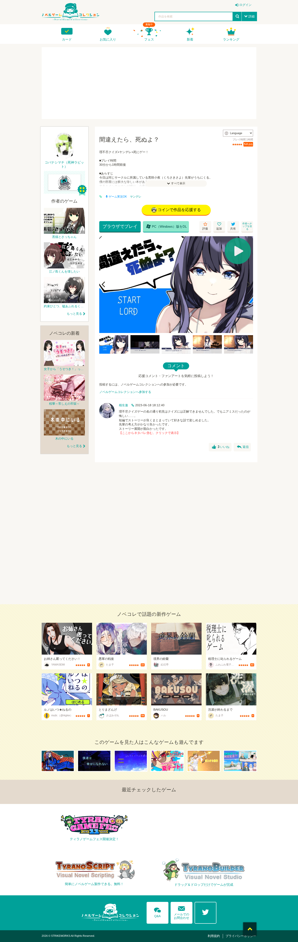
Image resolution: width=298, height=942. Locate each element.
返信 (243, 447)
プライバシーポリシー (241, 936)
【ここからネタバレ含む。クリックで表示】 (149, 433)
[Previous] (104, 284)
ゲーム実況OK (118, 196)
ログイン (245, 5)
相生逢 (123, 405)
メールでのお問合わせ (181, 912)
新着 (190, 39)
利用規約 (214, 936)
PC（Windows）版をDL (166, 226)
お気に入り (108, 39)
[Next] (248, 284)
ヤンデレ (135, 196)
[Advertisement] (149, 83)
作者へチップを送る (247, 226)
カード (67, 39)
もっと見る (74, 313)
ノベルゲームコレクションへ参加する (125, 392)
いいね (220, 447)
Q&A (157, 912)
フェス (149, 39)
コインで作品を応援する (179, 210)
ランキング (231, 39)
